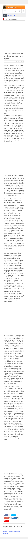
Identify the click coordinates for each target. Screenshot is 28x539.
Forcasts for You (11, 15)
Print (19, 61)
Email (23, 61)
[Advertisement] (14, 35)
